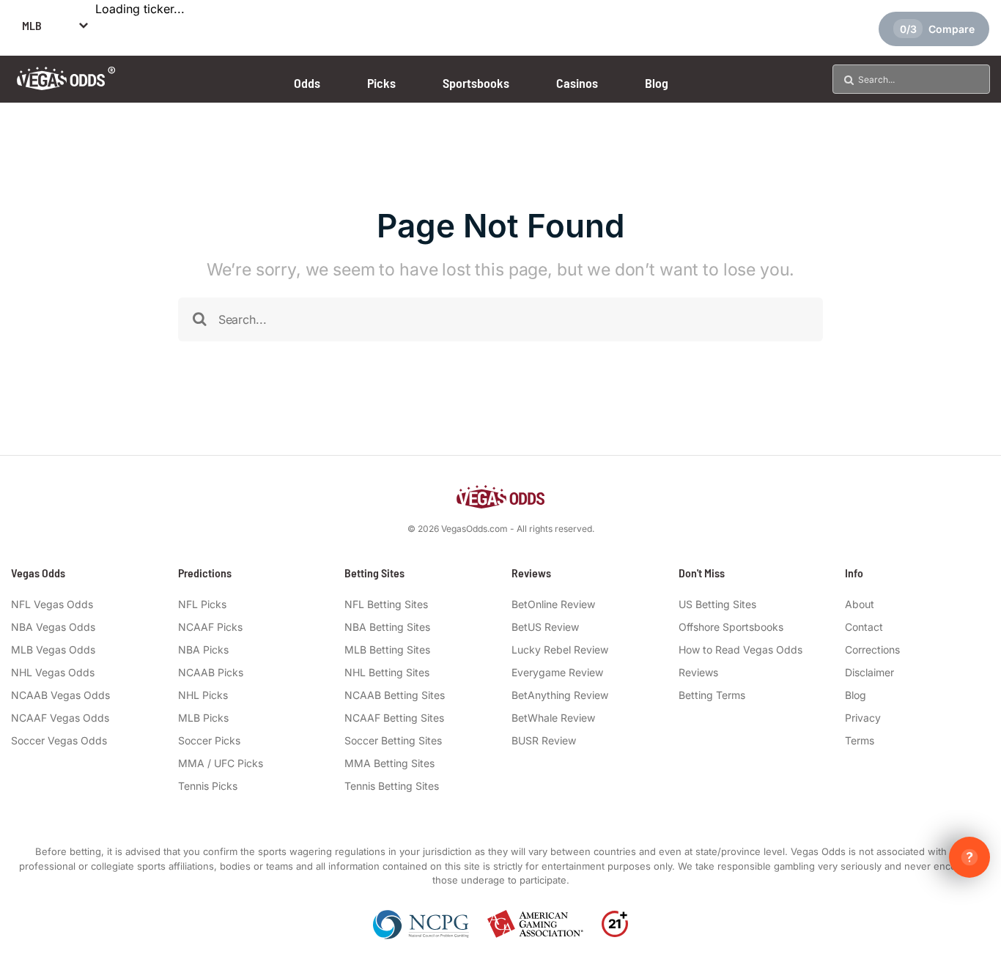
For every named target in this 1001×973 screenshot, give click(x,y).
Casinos (577, 83)
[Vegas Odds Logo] (66, 85)
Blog (656, 83)
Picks (381, 83)
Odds (307, 83)
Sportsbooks (476, 83)
